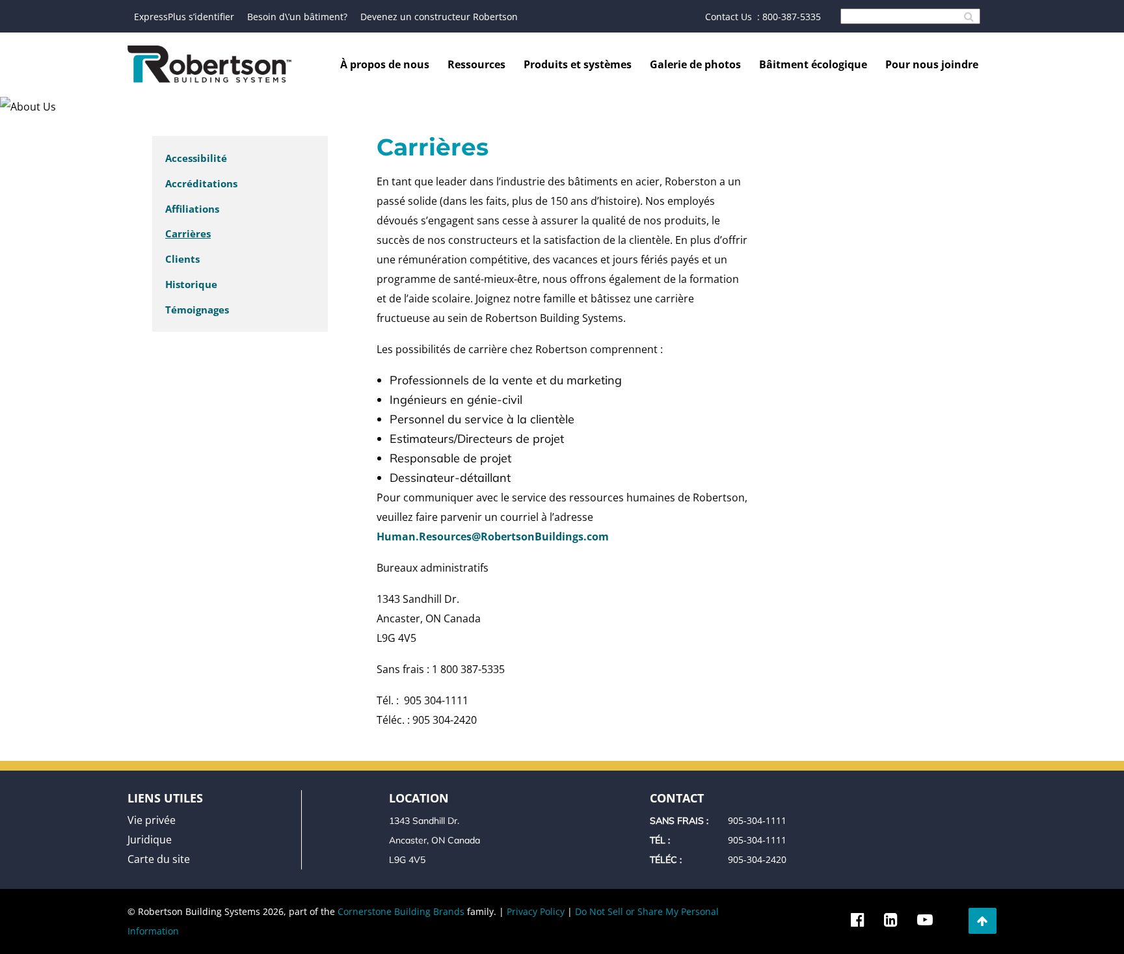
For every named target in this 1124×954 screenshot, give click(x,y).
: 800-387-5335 (789, 16)
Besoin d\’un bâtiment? (297, 16)
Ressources (476, 64)
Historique (191, 284)
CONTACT (677, 798)
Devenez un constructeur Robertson (439, 16)
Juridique (149, 839)
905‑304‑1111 (757, 820)
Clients (182, 258)
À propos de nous (384, 64)
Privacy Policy (536, 911)
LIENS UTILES (165, 798)
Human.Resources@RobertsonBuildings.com (493, 536)
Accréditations (201, 183)
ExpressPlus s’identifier (184, 16)
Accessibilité (196, 158)
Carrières (188, 233)
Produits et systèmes (578, 64)
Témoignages (197, 309)
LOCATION (419, 798)
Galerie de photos (695, 64)
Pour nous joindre (931, 64)
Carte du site (158, 859)
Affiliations (192, 208)
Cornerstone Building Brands (401, 911)
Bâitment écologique (813, 64)
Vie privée (151, 820)
